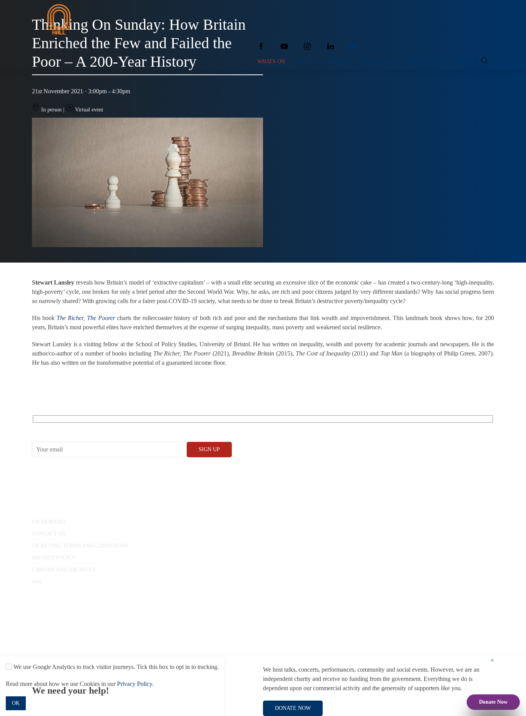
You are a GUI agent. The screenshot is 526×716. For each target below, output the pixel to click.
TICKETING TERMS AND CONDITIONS (80, 546)
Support (338, 61)
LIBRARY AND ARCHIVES (63, 570)
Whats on (271, 61)
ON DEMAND (48, 522)
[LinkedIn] (330, 46)
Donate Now (493, 702)
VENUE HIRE (378, 61)
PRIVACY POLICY (53, 558)
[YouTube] (284, 46)
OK (16, 703)
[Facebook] (261, 46)
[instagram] (307, 46)
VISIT (462, 61)
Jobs (36, 582)
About (306, 61)
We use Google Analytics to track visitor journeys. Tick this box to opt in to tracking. (115, 667)
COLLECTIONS (424, 61)
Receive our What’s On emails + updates (91, 428)
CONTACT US (48, 534)
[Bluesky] (353, 46)
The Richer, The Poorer (86, 318)
